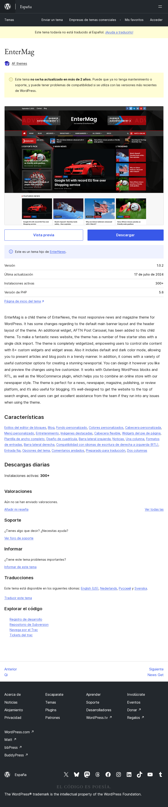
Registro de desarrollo (26, 619)
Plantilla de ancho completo (24, 439)
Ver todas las (154, 509)
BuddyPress (16, 755)
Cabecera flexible (107, 433)
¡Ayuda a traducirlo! (119, 32)
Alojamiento (13, 710)
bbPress (13, 747)
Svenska (141, 588)
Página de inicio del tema (22, 301)
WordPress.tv (99, 717)
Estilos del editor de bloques (25, 427)
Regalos (135, 717)
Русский (125, 588)
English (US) (89, 588)
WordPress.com (19, 732)
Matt (10, 739)
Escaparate (54, 694)
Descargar (125, 235)
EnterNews (58, 252)
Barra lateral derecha (39, 444)
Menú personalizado (19, 433)
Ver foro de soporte (18, 538)
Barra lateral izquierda (95, 439)
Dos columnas (137, 450)
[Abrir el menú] (161, 6)
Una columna (135, 439)
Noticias (118, 439)
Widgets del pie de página (141, 433)
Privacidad (12, 717)
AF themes (19, 63)
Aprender (93, 694)
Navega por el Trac (24, 630)
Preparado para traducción (105, 450)
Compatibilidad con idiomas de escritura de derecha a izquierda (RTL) (107, 444)
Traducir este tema (18, 598)
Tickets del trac (21, 635)
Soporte (92, 702)
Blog (51, 427)
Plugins (50, 710)
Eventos (133, 702)
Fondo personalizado (71, 427)
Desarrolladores (98, 710)
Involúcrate (136, 694)
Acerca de (12, 694)
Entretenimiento (47, 433)
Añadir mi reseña (16, 509)
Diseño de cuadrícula (61, 439)
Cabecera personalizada (143, 427)
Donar (134, 710)
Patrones (52, 717)
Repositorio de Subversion (29, 624)
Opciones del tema (36, 450)
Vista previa (43, 235)
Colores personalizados (106, 427)
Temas (9, 20)
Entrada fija (12, 450)
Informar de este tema (20, 567)
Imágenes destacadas (77, 433)
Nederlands (108, 588)
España (20, 775)
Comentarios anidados (68, 450)
